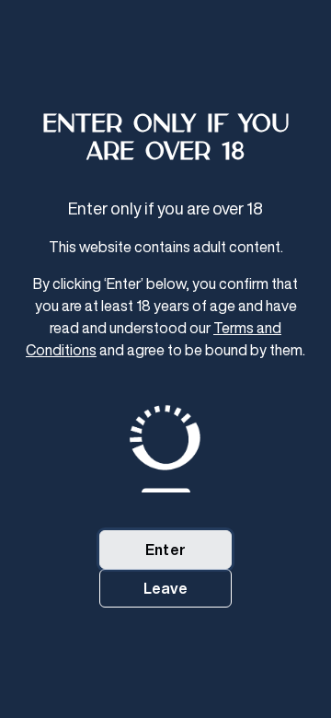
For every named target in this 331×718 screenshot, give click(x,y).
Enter (165, 549)
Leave (165, 588)
